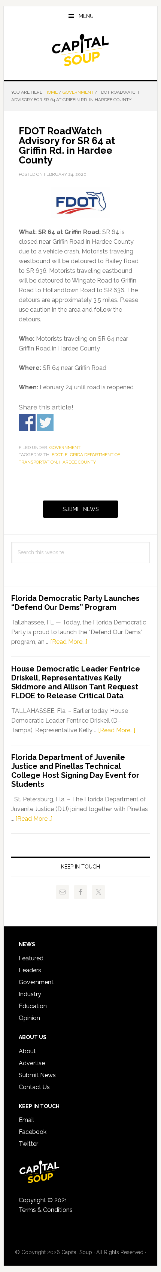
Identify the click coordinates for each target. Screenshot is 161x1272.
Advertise (32, 1063)
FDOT (57, 454)
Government (64, 447)
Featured (31, 958)
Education (33, 1006)
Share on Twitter (45, 422)
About (27, 1051)
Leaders (30, 970)
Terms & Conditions (46, 1209)
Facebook (32, 1131)
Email (26, 1119)
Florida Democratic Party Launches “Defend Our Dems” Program (75, 603)
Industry (30, 994)
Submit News (80, 509)
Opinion (29, 1018)
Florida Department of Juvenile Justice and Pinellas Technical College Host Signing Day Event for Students (75, 771)
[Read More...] (68, 641)
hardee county (77, 462)
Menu (86, 16)
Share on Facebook (27, 422)
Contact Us (34, 1087)
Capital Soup (81, 50)
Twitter (28, 1143)
